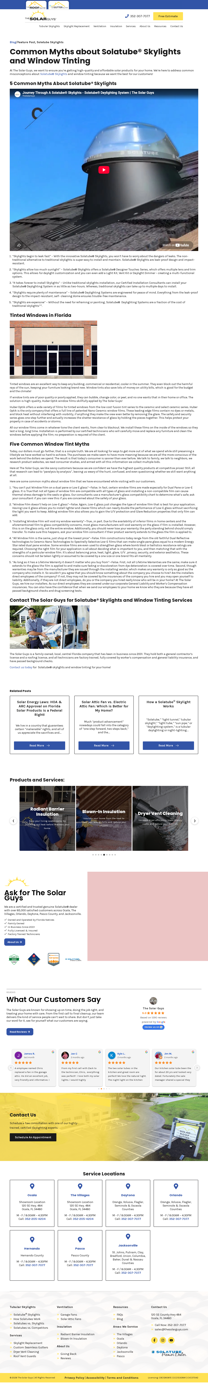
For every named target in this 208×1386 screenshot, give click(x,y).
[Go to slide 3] (98, 854)
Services (131, 26)
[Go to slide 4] (101, 854)
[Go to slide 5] (104, 854)
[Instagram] (163, 1340)
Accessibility (95, 1378)
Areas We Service (125, 1326)
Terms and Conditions (122, 1378)
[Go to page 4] (109, 1088)
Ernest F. (122, 1053)
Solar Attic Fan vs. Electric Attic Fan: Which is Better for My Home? (103, 706)
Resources (160, 26)
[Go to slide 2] (96, 854)
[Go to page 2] (104, 1088)
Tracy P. (28, 1053)
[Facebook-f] (154, 1340)
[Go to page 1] (101, 1088)
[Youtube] (171, 1340)
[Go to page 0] (98, 1088)
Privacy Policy (74, 1378)
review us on (151, 1026)
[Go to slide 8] (112, 854)
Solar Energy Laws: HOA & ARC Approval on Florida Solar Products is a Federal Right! (39, 708)
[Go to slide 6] (107, 855)
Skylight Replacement (77, 26)
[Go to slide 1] (93, 854)
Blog (13, 42)
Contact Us (176, 26)
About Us (145, 26)
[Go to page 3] (106, 1088)
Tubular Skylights (49, 26)
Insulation (116, 26)
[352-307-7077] (127, 16)
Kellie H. (75, 1053)
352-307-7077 (140, 16)
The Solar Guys (153, 1008)
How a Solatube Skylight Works (168, 704)
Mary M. (169, 1053)
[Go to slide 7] (109, 854)
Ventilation (99, 26)
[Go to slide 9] (115, 854)
